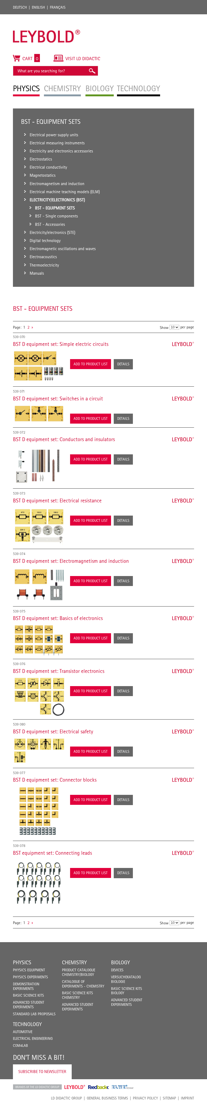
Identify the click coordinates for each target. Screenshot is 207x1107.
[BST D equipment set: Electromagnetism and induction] (39, 585)
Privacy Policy (145, 1098)
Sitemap (169, 1098)
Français (57, 7)
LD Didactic (37, 1087)
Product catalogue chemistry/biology (78, 972)
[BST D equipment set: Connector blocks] (39, 811)
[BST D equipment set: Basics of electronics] (39, 639)
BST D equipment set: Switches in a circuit (58, 398)
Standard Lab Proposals (34, 1014)
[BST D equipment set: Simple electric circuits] (39, 366)
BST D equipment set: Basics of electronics (58, 618)
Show (164, 327)
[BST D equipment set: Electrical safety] (39, 750)
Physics (22, 962)
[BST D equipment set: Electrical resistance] (39, 525)
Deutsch (20, 7)
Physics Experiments (30, 977)
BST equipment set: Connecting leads (52, 853)
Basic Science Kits (28, 995)
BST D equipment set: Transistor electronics (58, 671)
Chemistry (74, 962)
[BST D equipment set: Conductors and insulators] (39, 465)
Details (123, 364)
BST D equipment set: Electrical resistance (57, 500)
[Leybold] (46, 17)
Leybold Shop (74, 1087)
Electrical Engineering (33, 1038)
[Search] (91, 71)
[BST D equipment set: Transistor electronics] (39, 696)
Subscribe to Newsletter (42, 1071)
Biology (120, 962)
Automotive (22, 1032)
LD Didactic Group (66, 1098)
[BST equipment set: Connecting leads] (39, 884)
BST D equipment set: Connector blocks (54, 779)
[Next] (32, 327)
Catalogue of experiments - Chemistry (83, 983)
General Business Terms (107, 1098)
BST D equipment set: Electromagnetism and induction (71, 561)
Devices (117, 970)
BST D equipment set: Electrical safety (53, 731)
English (38, 7)
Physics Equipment (29, 970)
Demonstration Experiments (26, 986)
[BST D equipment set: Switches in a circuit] (39, 413)
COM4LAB (20, 1045)
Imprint (187, 1098)
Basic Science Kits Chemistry (77, 995)
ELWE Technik (123, 1087)
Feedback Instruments (98, 1087)
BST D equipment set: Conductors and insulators (64, 439)
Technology (27, 1024)
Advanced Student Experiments (28, 1004)
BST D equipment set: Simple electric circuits (60, 344)
